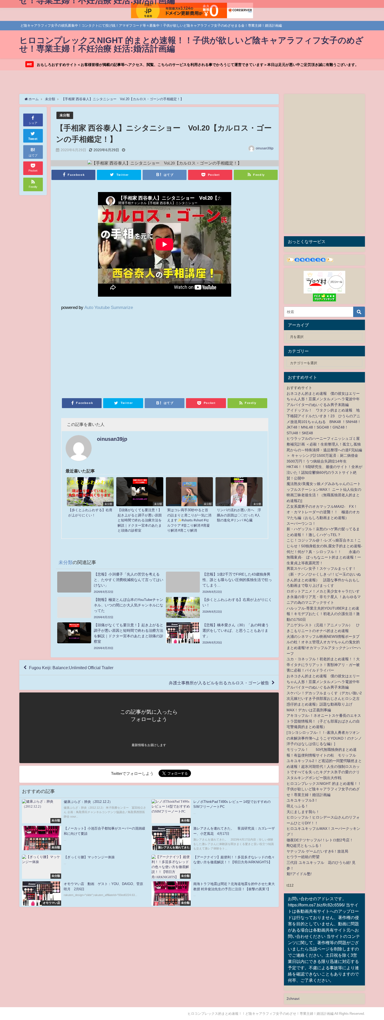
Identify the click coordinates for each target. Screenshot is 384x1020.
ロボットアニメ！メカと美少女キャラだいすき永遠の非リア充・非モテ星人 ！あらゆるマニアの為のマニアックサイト (324, 596)
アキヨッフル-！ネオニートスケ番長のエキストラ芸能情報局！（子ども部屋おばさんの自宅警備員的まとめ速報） (324, 721)
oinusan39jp (265, 148)
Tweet (33, 138)
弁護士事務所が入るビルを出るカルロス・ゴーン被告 (219, 682)
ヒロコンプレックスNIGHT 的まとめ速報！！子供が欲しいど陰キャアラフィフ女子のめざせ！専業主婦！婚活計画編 (324, 789)
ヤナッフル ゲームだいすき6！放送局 (317, 851)
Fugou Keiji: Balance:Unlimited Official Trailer (71, 668)
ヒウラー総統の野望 (303, 857)
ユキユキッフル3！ (302, 800)
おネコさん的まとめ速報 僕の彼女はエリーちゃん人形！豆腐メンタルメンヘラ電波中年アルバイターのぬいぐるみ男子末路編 (323, 399)
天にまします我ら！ (303, 812)
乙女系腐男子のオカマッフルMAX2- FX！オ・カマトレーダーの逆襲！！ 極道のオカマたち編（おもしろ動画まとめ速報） (323, 512)
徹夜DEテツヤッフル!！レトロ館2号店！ (320, 840)
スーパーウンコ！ (301, 523)
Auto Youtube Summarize (108, 307)
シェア (33, 123)
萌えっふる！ (298, 806)
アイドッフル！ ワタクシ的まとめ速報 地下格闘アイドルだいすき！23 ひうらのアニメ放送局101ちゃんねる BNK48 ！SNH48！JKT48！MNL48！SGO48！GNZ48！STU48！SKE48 (324, 421)
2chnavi (293, 998)
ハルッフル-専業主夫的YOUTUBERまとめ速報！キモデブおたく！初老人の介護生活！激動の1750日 (323, 613)
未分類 (65, 115)
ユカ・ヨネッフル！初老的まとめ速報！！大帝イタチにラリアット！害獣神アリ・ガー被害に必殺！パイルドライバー (323, 664)
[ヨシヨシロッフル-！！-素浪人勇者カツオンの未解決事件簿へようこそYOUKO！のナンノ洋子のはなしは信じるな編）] (324, 738)
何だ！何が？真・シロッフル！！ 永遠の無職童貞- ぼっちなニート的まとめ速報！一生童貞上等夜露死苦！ (324, 557)
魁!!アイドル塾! (299, 874)
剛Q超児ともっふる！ (304, 845)
